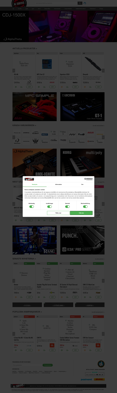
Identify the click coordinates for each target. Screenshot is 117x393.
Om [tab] (82, 184)
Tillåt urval (58, 213)
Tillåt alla (81, 213)
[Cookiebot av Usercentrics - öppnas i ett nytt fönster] (86, 179)
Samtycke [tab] (34, 184)
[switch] (49, 206)
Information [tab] (58, 184)
